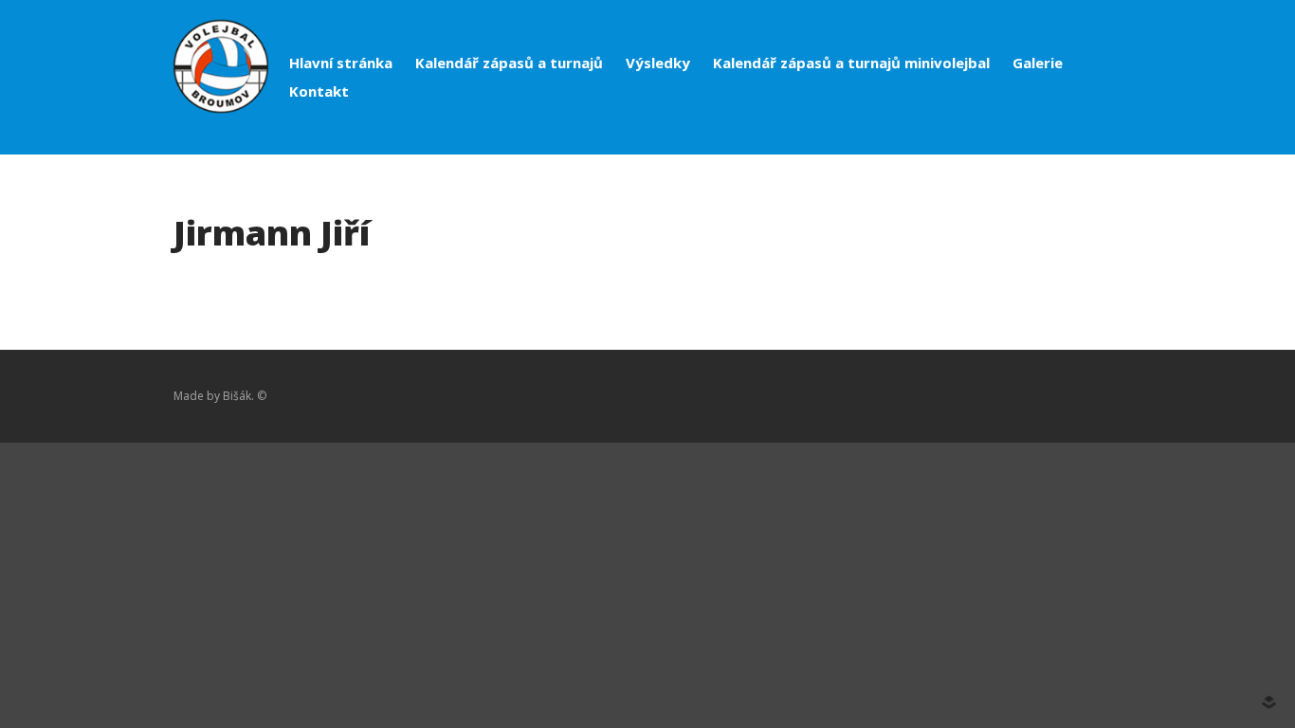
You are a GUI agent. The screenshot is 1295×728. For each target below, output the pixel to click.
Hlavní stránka (340, 62)
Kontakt (319, 91)
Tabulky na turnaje (1145, 635)
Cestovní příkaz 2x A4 (1153, 710)
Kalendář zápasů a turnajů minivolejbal (851, 62)
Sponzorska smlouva (1152, 579)
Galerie (1037, 62)
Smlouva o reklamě (1147, 560)
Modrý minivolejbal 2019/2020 (1179, 455)
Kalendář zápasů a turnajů (509, 62)
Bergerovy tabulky (1143, 616)
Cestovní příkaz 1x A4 (1153, 673)
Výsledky (658, 62)
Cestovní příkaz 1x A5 (1153, 692)
